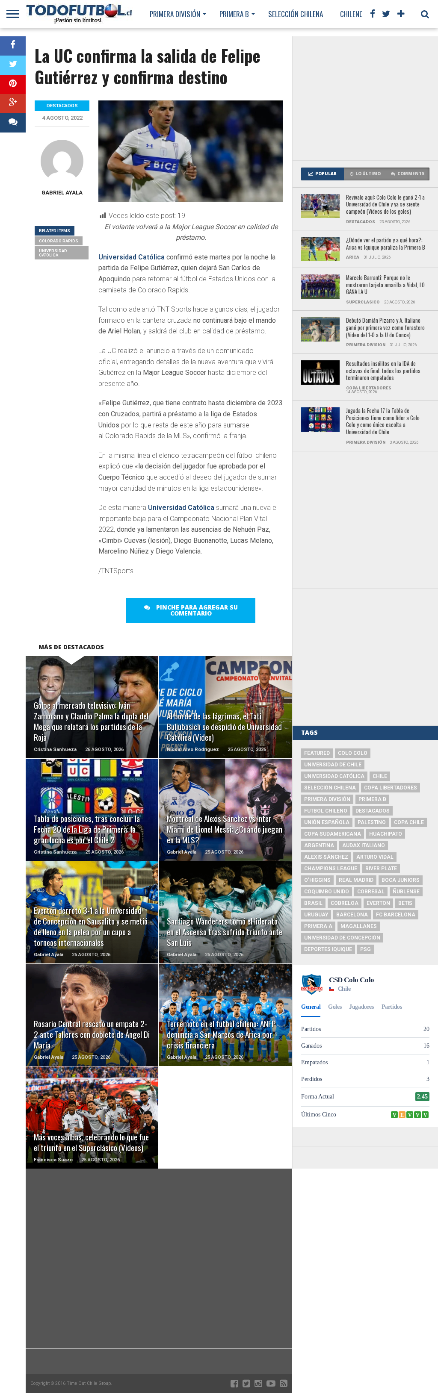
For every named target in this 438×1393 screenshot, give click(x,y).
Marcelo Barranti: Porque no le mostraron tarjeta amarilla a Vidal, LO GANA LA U (385, 285)
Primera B (234, 14)
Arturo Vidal (375, 857)
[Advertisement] (365, 98)
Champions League (330, 869)
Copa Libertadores (390, 788)
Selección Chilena (295, 14)
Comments (411, 174)
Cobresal (371, 892)
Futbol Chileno (325, 811)
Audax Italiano (363, 845)
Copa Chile (409, 822)
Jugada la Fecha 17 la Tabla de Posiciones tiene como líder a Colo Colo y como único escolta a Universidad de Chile (383, 421)
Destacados (372, 811)
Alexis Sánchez (326, 857)
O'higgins (317, 880)
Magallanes (358, 926)
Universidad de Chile (332, 765)
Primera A (318, 926)
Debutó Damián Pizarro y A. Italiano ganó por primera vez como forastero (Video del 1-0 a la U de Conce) (385, 328)
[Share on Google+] (13, 103)
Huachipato (385, 834)
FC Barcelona (395, 915)
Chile (380, 776)
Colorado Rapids (58, 241)
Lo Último (368, 174)
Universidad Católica (131, 257)
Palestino (372, 822)
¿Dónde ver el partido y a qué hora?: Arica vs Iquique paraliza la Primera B (385, 244)
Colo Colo (352, 753)
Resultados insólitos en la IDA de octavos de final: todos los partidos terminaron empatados (383, 371)
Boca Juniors (401, 880)
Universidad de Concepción (342, 938)
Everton (378, 903)
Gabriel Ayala (62, 192)
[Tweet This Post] (13, 65)
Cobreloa (344, 903)
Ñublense (406, 892)
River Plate (381, 869)
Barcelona (352, 915)
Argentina (319, 845)
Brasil (313, 903)
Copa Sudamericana (332, 834)
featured (317, 753)
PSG (365, 949)
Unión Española (326, 822)
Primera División (175, 14)
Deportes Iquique (328, 949)
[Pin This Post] (13, 84)
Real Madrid (356, 880)
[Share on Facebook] (13, 46)
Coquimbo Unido (326, 892)
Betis (405, 903)
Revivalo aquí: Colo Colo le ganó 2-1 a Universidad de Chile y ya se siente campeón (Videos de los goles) (385, 204)
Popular (326, 174)
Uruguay (316, 915)
